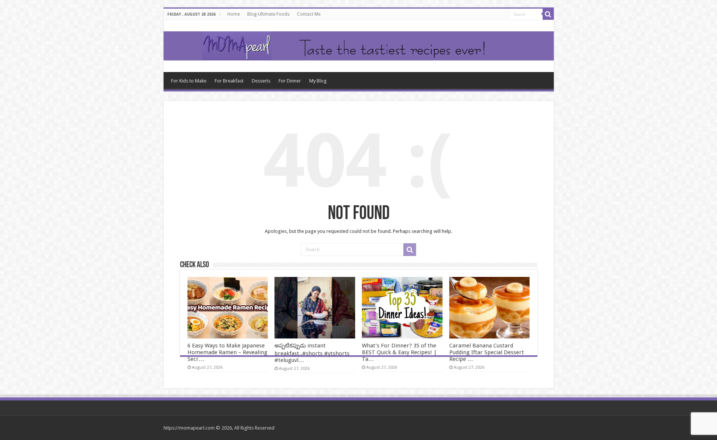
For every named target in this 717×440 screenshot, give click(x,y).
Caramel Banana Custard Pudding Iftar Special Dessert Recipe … (486, 352)
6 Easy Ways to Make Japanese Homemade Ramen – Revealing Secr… (227, 352)
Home (233, 14)
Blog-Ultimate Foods (268, 14)
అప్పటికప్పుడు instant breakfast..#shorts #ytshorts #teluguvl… (312, 352)
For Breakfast (229, 81)
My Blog (318, 81)
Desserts (261, 81)
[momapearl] (359, 46)
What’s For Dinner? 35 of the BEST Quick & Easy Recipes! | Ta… (399, 352)
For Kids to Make (189, 81)
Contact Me (308, 14)
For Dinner (290, 81)
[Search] (548, 14)
